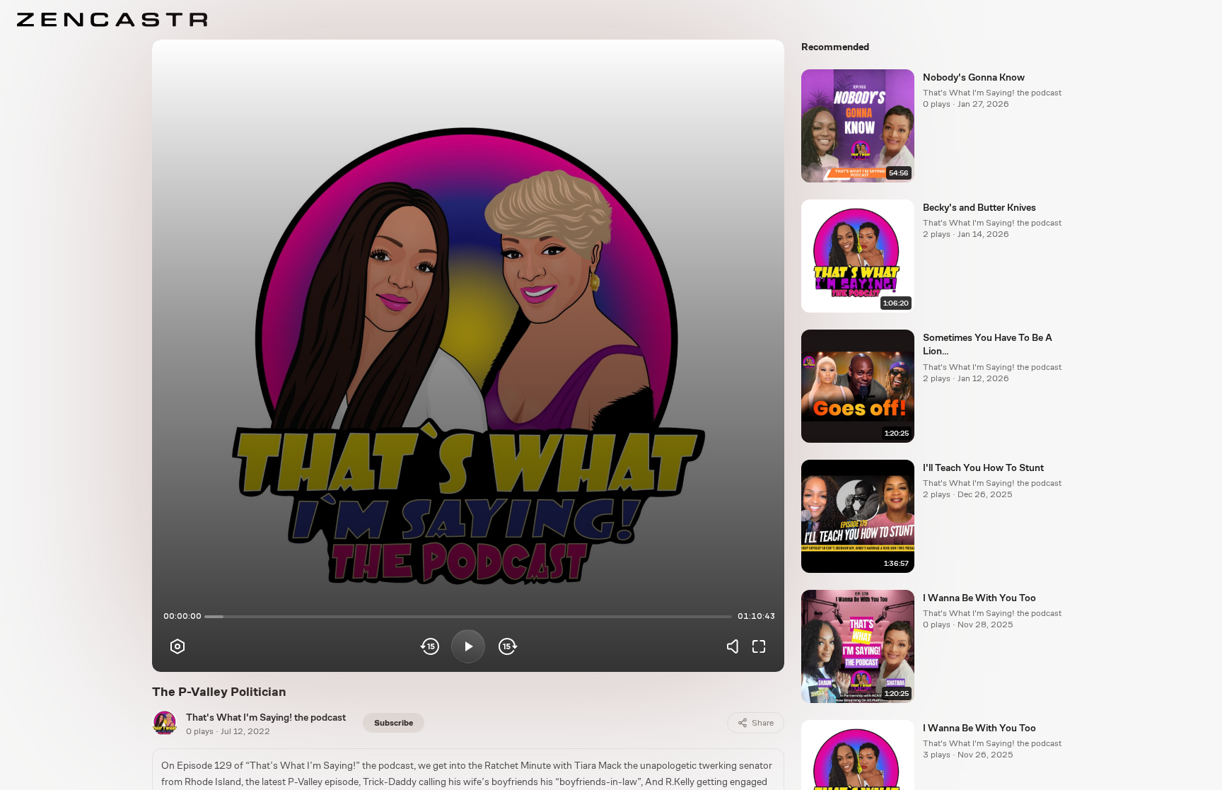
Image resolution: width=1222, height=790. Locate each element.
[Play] (468, 646)
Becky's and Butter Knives (979, 207)
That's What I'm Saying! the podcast (266, 717)
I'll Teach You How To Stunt (983, 467)
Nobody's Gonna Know (974, 77)
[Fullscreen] (758, 646)
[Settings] (177, 646)
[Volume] (736, 646)
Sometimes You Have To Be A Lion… (987, 344)
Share (763, 723)
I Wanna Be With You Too (979, 597)
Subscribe (393, 723)
